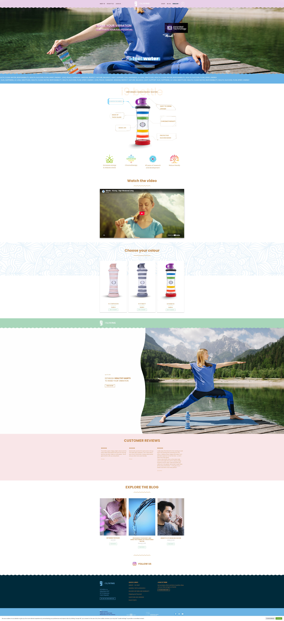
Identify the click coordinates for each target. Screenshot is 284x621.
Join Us (118, 4)
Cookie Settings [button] (270, 618)
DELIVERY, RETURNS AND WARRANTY (139, 591)
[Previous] (98, 283)
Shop (163, 4)
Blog (169, 4)
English (175, 4)
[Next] (185, 283)
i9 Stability (142, 304)
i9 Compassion (113, 304)
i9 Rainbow (170, 304)
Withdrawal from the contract (107, 614)
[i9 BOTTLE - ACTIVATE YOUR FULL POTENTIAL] (142, 3)
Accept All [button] (278, 618)
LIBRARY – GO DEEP (134, 585)
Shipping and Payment (135, 594)
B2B (101, 610)
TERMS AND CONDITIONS (106, 613)
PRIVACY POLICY (104, 611)
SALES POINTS (133, 600)
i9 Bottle (110, 4)
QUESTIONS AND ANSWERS (136, 597)
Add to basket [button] (113, 309)
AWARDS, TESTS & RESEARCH (137, 588)
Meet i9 (102, 4)
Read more (142, 547)
